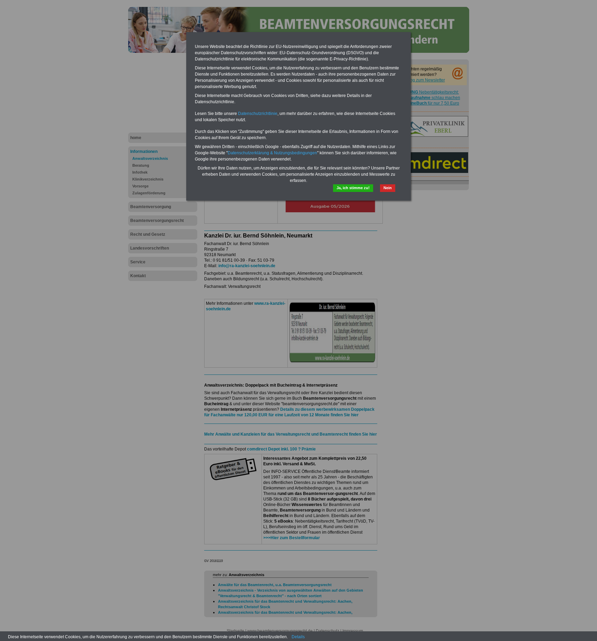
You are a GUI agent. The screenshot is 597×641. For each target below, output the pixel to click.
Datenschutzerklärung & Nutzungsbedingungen (272, 152)
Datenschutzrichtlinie (257, 113)
